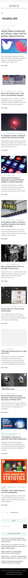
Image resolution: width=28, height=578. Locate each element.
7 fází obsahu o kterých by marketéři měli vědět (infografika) (14, 438)
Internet (13, 306)
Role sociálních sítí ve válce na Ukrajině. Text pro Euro (12, 268)
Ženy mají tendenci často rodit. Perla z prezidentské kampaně (12, 94)
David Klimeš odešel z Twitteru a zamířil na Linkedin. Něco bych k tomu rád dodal (13, 224)
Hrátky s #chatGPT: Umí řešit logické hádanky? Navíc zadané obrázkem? (11, 552)
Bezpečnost (10, 349)
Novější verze (14, 512)
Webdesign (12, 434)
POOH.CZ (14, 5)
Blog (8, 28)
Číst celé (4, 65)
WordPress (19, 574)
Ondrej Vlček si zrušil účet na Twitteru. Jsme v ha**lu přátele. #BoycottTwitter (13, 34)
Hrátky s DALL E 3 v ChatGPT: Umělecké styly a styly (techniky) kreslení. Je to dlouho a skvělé (14, 557)
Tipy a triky (4, 434)
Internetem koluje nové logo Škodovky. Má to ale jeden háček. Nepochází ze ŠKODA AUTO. (13, 398)
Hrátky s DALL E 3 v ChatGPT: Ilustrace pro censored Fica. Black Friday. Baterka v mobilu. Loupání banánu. (14, 540)
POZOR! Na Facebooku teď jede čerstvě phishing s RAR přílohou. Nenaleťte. (12, 562)
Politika (19, 91)
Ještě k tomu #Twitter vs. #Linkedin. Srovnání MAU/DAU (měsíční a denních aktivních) (12, 180)
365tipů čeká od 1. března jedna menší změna (12, 310)
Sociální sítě (20, 133)
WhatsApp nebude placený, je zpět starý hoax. (14, 352)
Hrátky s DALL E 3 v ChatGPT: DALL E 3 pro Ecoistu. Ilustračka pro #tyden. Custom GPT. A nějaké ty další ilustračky (14, 546)
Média (13, 220)
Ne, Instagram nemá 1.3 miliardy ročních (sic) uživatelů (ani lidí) (13, 137)
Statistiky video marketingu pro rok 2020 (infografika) (13, 492)
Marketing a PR (11, 91)
